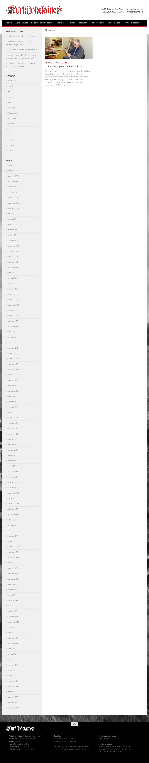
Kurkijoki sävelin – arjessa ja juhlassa (21, 36)
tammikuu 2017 (13, 697)
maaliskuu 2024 (13, 246)
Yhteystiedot (98, 22)
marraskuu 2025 (13, 181)
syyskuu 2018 (12, 590)
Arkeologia (12, 81)
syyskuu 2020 (12, 461)
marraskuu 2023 (13, 267)
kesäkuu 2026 (12, 165)
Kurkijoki (11, 124)
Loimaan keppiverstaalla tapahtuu (64, 66)
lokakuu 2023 (12, 273)
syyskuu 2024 (12, 219)
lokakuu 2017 (12, 649)
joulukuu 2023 (13, 262)
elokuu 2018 (12, 595)
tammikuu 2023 (13, 316)
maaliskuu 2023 (13, 305)
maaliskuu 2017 (13, 686)
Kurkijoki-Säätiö (115, 22)
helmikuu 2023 (13, 310)
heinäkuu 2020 (13, 471)
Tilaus (72, 22)
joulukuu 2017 (13, 638)
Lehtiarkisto (61, 22)
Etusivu (9, 22)
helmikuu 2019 (13, 563)
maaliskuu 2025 (13, 203)
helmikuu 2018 (13, 627)
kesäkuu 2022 (12, 353)
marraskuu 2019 (13, 514)
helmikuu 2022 (13, 375)
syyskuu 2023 (12, 278)
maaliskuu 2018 (13, 622)
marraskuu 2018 (13, 579)
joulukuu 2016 (13, 702)
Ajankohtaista (21, 22)
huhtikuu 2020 (13, 487)
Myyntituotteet (132, 22)
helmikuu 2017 (13, 692)
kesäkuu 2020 (12, 477)
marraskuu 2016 (13, 708)
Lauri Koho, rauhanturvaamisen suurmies (22, 50)
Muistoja (11, 140)
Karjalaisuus (12, 113)
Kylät (9, 129)
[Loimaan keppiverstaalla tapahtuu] (69, 48)
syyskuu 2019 (12, 525)
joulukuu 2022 (13, 321)
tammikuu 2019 (13, 568)
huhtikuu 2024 (13, 240)
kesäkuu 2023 (12, 294)
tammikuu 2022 (13, 380)
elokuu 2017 (12, 659)
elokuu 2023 (12, 283)
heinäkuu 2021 (13, 407)
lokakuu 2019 (12, 520)
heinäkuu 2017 (13, 665)
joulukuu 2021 (13, 385)
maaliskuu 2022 (13, 369)
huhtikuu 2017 (13, 681)
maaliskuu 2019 (13, 557)
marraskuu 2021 (13, 391)
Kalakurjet (11, 107)
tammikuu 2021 (13, 439)
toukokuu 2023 (13, 299)
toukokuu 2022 (13, 359)
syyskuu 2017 (12, 654)
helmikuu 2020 (13, 498)
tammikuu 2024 (13, 257)
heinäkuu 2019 (13, 536)
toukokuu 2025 (13, 197)
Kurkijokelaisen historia (41, 22)
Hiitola (10, 91)
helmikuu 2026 (13, 171)
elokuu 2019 (12, 530)
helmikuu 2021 (13, 434)
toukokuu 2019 (13, 547)
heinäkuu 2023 (13, 289)
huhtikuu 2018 (13, 616)
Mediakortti (83, 22)
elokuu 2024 (12, 224)
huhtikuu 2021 (13, 423)
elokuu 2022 (12, 342)
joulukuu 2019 (13, 509)
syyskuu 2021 (12, 402)
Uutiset (10, 150)
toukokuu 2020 (13, 482)
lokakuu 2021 (12, 396)
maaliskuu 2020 (13, 493)
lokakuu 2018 (12, 584)
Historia (10, 97)
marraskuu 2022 (13, 326)
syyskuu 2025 (12, 187)
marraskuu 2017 (13, 643)
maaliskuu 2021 (13, 428)
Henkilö (49, 62)
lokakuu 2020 (12, 455)
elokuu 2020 (12, 466)
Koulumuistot (12, 118)
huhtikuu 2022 (13, 364)
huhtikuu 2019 (13, 552)
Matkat (10, 134)
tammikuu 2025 (13, 208)
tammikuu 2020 (13, 504)
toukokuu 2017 (13, 675)
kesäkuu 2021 (12, 412)
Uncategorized (62, 62)
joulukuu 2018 (13, 573)
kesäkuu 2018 (12, 606)
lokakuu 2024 (12, 214)
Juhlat (10, 102)
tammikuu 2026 (13, 176)
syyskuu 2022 (12, 337)
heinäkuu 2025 (13, 192)
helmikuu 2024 (13, 251)
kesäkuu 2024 (12, 235)
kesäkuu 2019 (12, 541)
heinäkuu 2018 (13, 600)
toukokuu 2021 (13, 418)
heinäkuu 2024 (13, 230)
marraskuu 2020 (13, 450)
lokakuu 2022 (12, 332)
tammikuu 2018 (13, 633)
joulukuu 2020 (13, 445)
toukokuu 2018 (13, 611)
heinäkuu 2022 (13, 348)
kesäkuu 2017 (12, 670)
